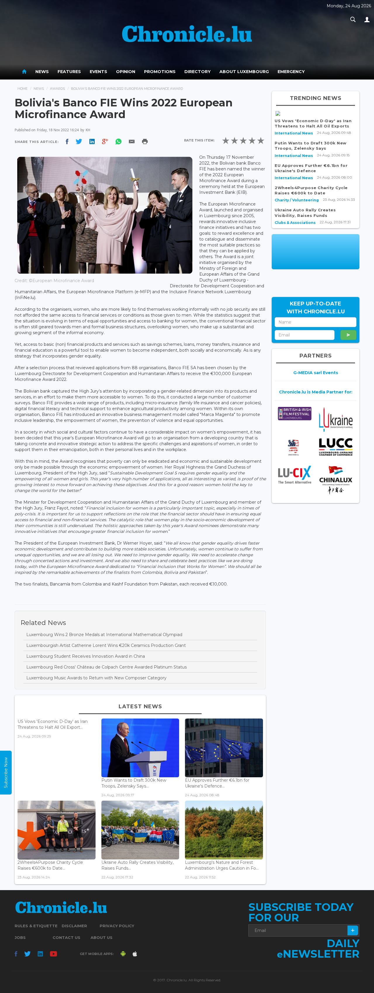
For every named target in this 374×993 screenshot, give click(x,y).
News (42, 71)
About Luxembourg (244, 71)
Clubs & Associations (295, 222)
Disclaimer (74, 925)
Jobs (20, 937)
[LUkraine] (336, 419)
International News (294, 133)
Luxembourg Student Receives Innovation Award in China (85, 656)
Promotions (160, 71)
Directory (197, 71)
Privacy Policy (117, 925)
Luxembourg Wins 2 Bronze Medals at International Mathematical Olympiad (104, 634)
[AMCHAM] (295, 447)
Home (22, 89)
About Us (101, 937)
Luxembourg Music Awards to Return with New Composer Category (96, 678)
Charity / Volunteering (297, 200)
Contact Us (66, 937)
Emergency (291, 71)
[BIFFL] (295, 413)
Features (69, 71)
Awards (57, 89)
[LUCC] (336, 447)
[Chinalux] (336, 480)
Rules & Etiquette (36, 925)
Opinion (125, 71)
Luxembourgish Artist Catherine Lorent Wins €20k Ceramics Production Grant (106, 645)
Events (98, 71)
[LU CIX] (295, 474)
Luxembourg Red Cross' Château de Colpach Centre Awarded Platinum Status (106, 667)
